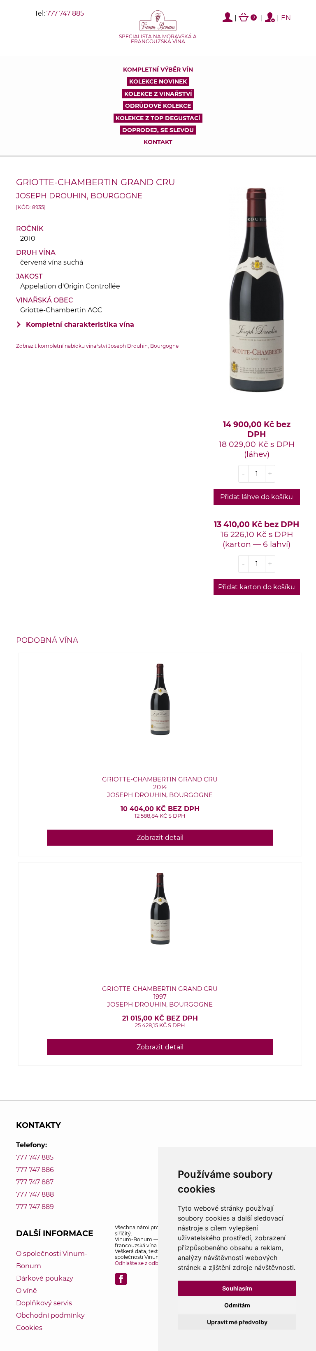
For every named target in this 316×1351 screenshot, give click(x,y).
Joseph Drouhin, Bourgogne (79, 195)
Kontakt (158, 142)
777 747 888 (35, 1194)
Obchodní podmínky (50, 1315)
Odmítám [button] (237, 1305)
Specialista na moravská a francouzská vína (158, 39)
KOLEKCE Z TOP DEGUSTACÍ (158, 118)
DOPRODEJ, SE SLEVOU (158, 130)
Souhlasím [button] (237, 1288)
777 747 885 (65, 13)
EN (286, 18)
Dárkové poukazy (44, 1278)
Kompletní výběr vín (158, 69)
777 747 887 (34, 1182)
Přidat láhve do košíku (256, 497)
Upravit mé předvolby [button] (237, 1321)
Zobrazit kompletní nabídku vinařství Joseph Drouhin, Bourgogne (97, 346)
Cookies (29, 1328)
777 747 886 (35, 1170)
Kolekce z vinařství (158, 94)
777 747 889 (35, 1207)
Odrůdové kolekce (158, 105)
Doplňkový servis (44, 1303)
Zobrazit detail (160, 838)
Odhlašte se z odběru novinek (151, 1263)
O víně (26, 1291)
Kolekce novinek (158, 81)
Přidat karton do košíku (256, 587)
